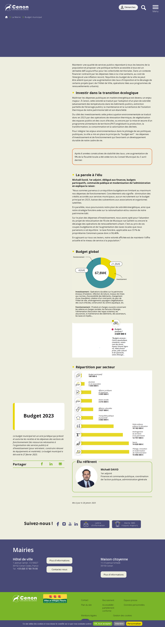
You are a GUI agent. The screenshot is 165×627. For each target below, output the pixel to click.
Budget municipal (33, 17)
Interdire (119, 623)
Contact (84, 600)
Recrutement (108, 600)
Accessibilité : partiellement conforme (108, 607)
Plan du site (86, 604)
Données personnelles (134, 604)
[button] (155, 7)
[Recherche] (143, 7)
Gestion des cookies (122, 615)
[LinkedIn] (51, 464)
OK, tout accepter (102, 623)
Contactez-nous (59, 569)
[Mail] (60, 464)
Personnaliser (134, 623)
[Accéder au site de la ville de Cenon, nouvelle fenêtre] (25, 598)
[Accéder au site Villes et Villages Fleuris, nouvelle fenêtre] (55, 598)
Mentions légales (89, 615)
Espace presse (130, 600)
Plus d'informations (59, 560)
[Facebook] (41, 464)
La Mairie (16, 17)
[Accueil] (16, 8)
